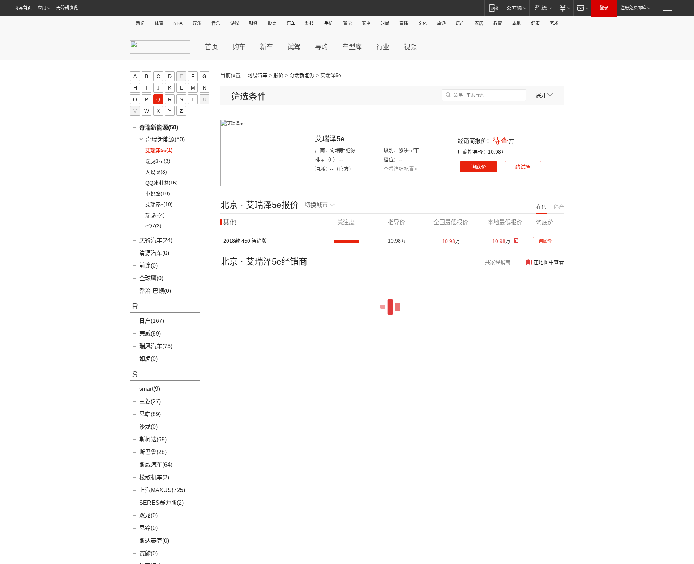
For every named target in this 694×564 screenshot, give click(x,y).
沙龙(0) (148, 427)
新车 (266, 47)
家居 (479, 23)
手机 (328, 23)
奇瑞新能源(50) (158, 127)
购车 (238, 47)
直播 (403, 23)
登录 (604, 7)
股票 (272, 23)
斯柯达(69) (153, 439)
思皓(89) (150, 414)
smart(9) (149, 389)
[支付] (564, 8)
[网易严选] (542, 8)
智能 (347, 23)
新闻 (140, 23)
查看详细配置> (400, 169)
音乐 (215, 23)
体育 (159, 23)
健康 (535, 23)
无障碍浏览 (67, 7)
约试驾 (523, 167)
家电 (366, 23)
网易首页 (23, 7)
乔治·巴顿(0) (155, 291)
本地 (516, 23)
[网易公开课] (516, 8)
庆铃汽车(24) (155, 240)
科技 (309, 23)
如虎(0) (148, 359)
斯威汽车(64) (155, 465)
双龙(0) (148, 515)
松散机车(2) (154, 477)
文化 (422, 23)
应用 (42, 7)
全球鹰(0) (151, 278)
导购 (321, 47)
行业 (382, 47)
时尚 (385, 23)
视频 (410, 47)
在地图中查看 (549, 262)
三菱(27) (150, 401)
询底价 (478, 167)
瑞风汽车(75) (155, 346)
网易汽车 (257, 75)
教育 (497, 23)
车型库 (352, 47)
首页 (211, 47)
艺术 (554, 23)
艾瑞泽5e (329, 139)
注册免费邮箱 (633, 7)
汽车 (291, 23)
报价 (278, 75)
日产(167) (151, 321)
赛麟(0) (148, 553)
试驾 (293, 47)
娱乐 (197, 23)
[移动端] (494, 8)
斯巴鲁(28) (153, 452)
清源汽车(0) (154, 253)
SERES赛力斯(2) (161, 503)
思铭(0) (148, 528)
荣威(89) (150, 333)
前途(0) (148, 265)
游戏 (234, 23)
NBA (178, 23)
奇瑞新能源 (301, 75)
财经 (253, 23)
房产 (460, 23)
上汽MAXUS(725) (162, 490)
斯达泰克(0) (154, 541)
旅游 (441, 23)
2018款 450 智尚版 (245, 241)
